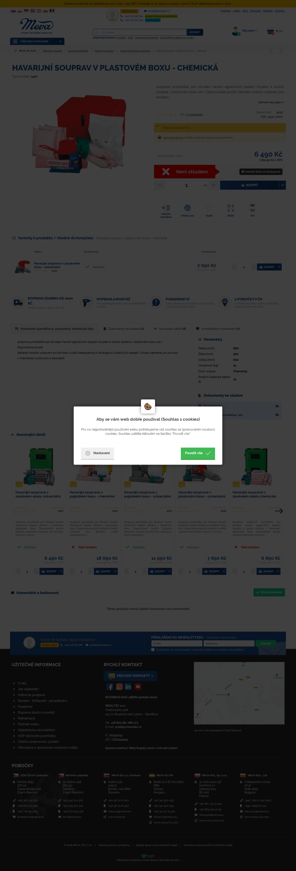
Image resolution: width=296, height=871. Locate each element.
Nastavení (101, 453)
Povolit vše (194, 453)
